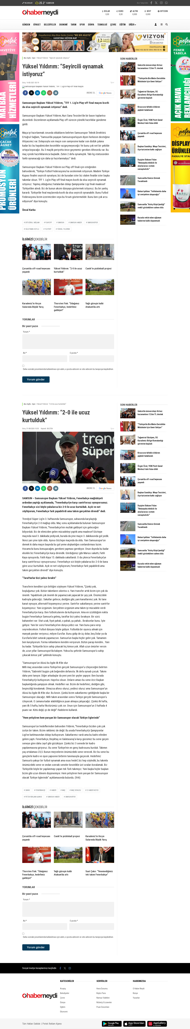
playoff (48, 222)
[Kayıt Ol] (156, 24)
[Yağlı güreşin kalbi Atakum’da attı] (100, 289)
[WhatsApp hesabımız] (166, 3)
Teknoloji (102, 24)
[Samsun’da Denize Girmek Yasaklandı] (127, 184)
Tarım (73, 24)
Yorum (26, 332)
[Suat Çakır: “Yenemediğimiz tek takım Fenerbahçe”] (100, 857)
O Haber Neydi (138, 988)
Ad (25, 353)
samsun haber (76, 222)
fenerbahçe (40, 790)
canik (27, 790)
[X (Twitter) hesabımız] (156, 3)
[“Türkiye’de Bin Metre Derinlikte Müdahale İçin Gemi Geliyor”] (127, 85)
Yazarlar (136, 998)
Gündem (26, 24)
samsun (61, 222)
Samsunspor (93, 222)
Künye (135, 993)
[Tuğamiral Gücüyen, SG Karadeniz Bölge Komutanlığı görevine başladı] (127, 98)
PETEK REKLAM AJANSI (33, 797)
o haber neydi (92, 790)
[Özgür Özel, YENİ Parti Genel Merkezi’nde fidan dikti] (127, 126)
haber (53, 790)
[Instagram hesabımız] (161, 3)
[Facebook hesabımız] (151, 3)
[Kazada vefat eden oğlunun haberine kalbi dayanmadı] (127, 224)
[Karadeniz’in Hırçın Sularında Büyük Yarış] (36, 289)
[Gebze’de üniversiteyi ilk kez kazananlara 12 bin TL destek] (127, 71)
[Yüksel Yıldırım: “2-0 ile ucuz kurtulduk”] (68, 254)
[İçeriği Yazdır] (55, 92)
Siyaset (37, 24)
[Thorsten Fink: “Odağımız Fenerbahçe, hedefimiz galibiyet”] (68, 289)
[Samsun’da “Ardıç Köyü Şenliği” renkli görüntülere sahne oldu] (127, 211)
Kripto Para (101, 993)
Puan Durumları (102, 1007)
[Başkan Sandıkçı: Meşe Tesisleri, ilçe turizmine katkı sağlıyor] (127, 153)
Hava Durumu (102, 988)
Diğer (131, 24)
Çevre (113, 24)
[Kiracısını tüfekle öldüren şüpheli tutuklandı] (127, 113)
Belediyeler (50, 24)
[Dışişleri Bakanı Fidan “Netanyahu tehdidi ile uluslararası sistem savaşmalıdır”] (127, 166)
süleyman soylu (32, 229)
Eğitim (122, 24)
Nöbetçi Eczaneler (104, 1002)
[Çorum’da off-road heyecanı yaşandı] (36, 254)
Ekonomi (63, 24)
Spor (82, 24)
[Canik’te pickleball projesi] (100, 254)
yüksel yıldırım (63, 229)
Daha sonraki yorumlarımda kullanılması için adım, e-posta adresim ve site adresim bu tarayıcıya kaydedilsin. (68, 369)
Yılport (48, 229)
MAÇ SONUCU (76, 790)
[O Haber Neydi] (40, 15)
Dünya (91, 24)
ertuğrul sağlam (32, 222)
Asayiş (63, 988)
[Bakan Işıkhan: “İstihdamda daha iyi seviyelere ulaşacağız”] (127, 198)
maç (63, 790)
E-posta (74, 353)
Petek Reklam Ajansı (52, 1023)
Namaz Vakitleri (103, 998)
